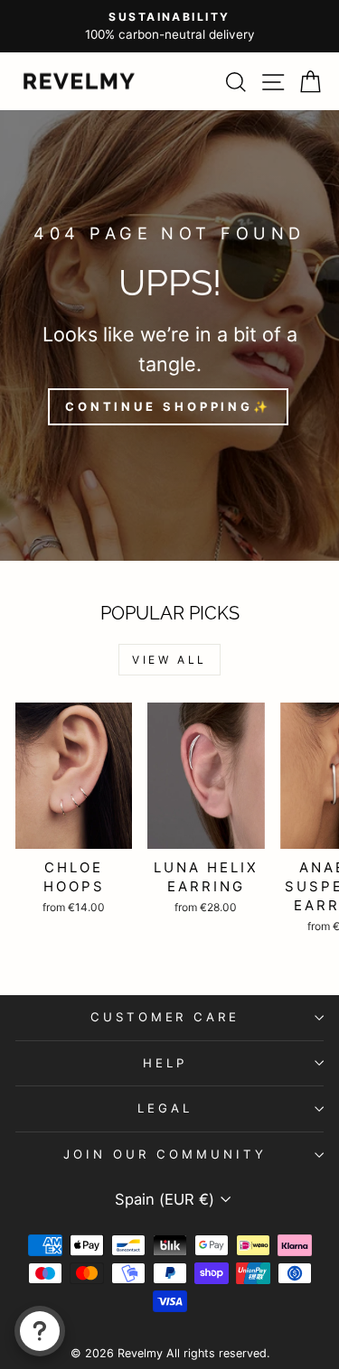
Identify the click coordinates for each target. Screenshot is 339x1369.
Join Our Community (165, 1154)
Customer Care (165, 1017)
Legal (165, 1108)
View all (169, 659)
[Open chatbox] (39, 1331)
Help (165, 1063)
